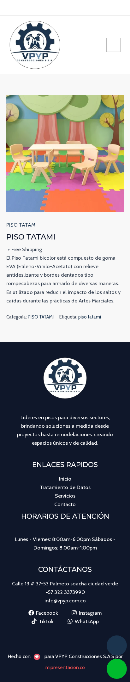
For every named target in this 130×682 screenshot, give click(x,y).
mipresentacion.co (65, 667)
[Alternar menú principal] (113, 45)
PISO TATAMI (21, 225)
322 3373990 (88, 7)
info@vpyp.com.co (65, 600)
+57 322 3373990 (65, 592)
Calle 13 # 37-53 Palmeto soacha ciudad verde (65, 583)
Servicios (65, 496)
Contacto (65, 504)
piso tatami (89, 317)
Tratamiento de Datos (65, 487)
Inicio (65, 479)
